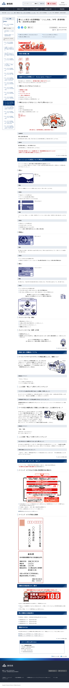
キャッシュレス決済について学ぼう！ (50, 34)
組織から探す (48, 9)
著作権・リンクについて (7, 677)
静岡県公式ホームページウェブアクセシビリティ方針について (39, 677)
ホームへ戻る (64, 656)
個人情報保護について (20, 677)
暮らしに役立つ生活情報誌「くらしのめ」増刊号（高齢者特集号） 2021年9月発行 (9, 79)
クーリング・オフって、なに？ (49, 36)
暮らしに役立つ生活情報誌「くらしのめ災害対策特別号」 (9, 43)
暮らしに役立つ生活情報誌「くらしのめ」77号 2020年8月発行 (9, 112)
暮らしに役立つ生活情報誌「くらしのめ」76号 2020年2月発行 (9, 117)
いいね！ (31, 27)
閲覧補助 (62, 2)
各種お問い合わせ (52, 670)
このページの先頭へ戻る (62, 155)
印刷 (55, 29)
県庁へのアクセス (62, 670)
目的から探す (20, 9)
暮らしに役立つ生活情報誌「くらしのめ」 (28, 12)
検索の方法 (42, 3)
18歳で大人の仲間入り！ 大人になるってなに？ (28, 34)
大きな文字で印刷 (62, 29)
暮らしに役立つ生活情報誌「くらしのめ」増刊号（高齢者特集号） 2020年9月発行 (9, 107)
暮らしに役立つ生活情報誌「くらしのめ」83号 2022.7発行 (9, 74)
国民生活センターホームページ (28, 511)
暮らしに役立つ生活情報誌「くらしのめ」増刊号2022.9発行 (9, 69)
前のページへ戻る (56, 656)
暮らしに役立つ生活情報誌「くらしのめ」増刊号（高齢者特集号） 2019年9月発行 (9, 127)
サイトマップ (5, 678)
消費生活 (18, 12)
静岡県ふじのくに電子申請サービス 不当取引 (31, 633)
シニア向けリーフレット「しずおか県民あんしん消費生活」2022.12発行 (9, 64)
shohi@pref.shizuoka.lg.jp (28, 651)
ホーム (7, 9)
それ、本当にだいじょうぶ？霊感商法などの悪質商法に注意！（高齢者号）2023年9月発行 (9, 54)
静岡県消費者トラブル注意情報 (9, 31)
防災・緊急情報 (53, 3)
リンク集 (55, 677)
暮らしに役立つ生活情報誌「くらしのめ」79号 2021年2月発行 (9, 98)
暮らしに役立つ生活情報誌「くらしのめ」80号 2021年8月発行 (9, 93)
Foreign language (62, 4)
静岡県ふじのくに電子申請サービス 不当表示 (31, 635)
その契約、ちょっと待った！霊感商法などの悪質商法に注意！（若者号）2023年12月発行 (9, 49)
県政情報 (62, 9)
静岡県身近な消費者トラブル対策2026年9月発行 (9, 35)
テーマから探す (34, 9)
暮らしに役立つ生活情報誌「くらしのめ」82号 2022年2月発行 (9, 83)
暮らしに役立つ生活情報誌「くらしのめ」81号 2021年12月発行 (9, 88)
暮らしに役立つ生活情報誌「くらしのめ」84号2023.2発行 (9, 59)
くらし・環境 (13, 12)
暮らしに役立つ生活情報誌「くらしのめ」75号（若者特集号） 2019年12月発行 (9, 122)
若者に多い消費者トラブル (24, 36)
